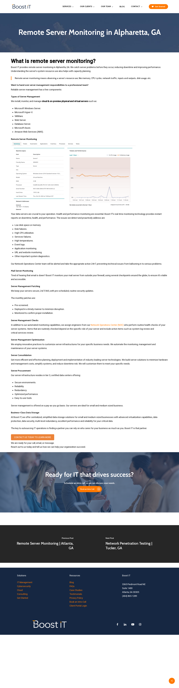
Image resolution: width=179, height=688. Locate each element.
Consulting (22, 594)
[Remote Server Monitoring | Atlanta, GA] (45, 544)
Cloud (20, 590)
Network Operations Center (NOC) (107, 325)
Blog (72, 582)
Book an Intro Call (78, 602)
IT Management (24, 582)
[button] (89, 489)
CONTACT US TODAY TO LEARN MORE (32, 437)
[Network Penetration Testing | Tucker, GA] (134, 544)
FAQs (72, 586)
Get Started (22, 598)
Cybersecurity (24, 586)
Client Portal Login (78, 605)
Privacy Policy (76, 598)
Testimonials (76, 594)
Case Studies (76, 590)
